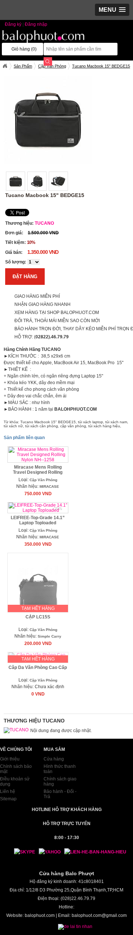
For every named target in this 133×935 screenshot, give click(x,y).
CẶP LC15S (37, 617)
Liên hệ (7, 791)
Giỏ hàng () (24, 49)
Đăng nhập (36, 24)
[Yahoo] (48, 852)
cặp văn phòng (73, 426)
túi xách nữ (13, 426)
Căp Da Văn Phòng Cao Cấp (37, 667)
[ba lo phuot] (45, 42)
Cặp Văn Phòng (43, 480)
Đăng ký (13, 24)
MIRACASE (49, 486)
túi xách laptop (90, 422)
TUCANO (44, 223)
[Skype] (21, 852)
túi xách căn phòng (41, 426)
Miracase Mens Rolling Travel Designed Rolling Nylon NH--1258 (37, 472)
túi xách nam (116, 422)
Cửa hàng (54, 759)
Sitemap (8, 798)
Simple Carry (49, 636)
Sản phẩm (23, 66)
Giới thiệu (10, 759)
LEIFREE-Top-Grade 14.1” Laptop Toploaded (38, 520)
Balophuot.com (5, 66)
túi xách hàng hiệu (104, 426)
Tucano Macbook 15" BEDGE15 (48, 422)
